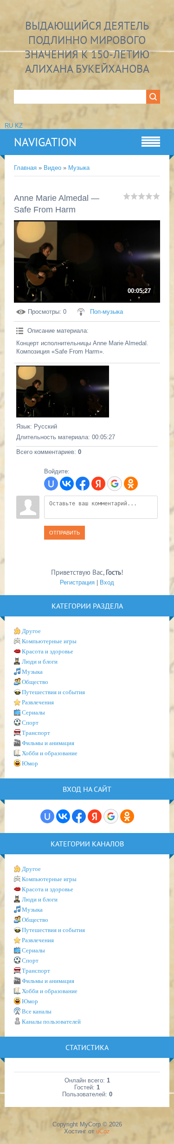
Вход (107, 582)
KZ (19, 125)
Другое (31, 631)
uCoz (103, 1131)
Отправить (64, 532)
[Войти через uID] (51, 484)
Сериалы (33, 712)
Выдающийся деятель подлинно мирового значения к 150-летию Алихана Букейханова (87, 47)
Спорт (30, 722)
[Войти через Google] (114, 483)
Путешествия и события (53, 692)
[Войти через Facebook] (83, 484)
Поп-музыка (106, 311)
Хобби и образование (49, 753)
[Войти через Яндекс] (98, 484)
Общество (35, 681)
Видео (52, 167)
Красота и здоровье (47, 651)
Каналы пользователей (51, 1021)
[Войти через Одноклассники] (131, 484)
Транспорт (36, 732)
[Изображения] (62, 392)
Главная (25, 167)
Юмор (30, 763)
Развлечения (38, 702)
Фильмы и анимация (48, 743)
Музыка (79, 167)
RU (9, 125)
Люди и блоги (40, 661)
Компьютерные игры (49, 641)
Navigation (45, 142)
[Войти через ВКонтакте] (67, 484)
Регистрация (77, 582)
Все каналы (37, 1011)
